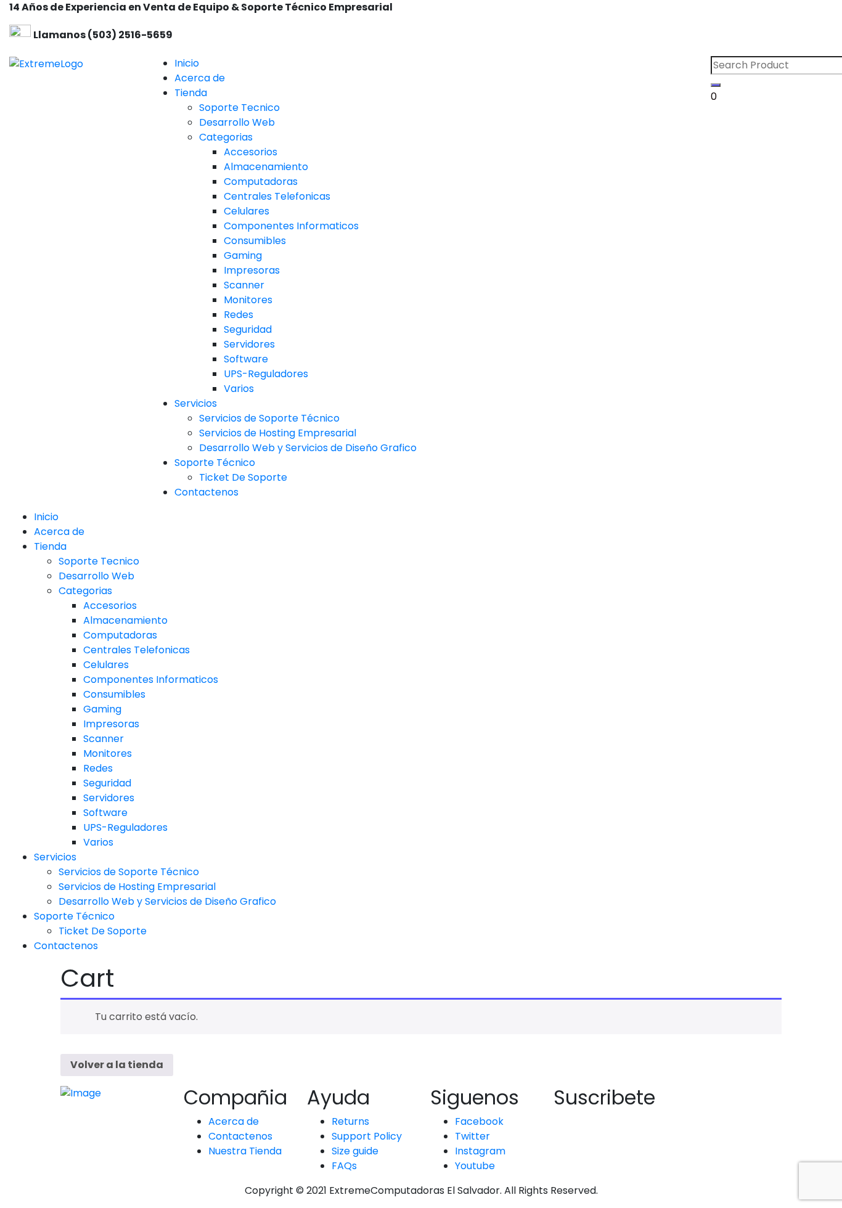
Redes (98, 768)
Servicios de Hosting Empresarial (137, 886)
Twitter (472, 1136)
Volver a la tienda (116, 1065)
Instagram (480, 1151)
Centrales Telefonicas (136, 650)
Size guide (355, 1151)
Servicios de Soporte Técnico (129, 872)
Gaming (102, 709)
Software (105, 813)
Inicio (186, 63)
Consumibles (114, 694)
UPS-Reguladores (125, 827)
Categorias (85, 591)
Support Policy (367, 1136)
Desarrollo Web (96, 576)
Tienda (190, 93)
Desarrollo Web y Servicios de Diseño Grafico (167, 901)
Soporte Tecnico (99, 561)
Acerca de (199, 78)
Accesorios (110, 605)
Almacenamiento (125, 620)
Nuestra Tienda (245, 1151)
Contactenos (206, 492)
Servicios (195, 403)
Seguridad (107, 783)
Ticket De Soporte (103, 931)
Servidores (108, 798)
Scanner (103, 739)
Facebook (479, 1121)
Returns (350, 1121)
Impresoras (111, 724)
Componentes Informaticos (150, 679)
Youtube (475, 1166)
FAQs (344, 1166)
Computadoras (120, 635)
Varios (98, 842)
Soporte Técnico (214, 462)
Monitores (107, 753)
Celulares (106, 665)
